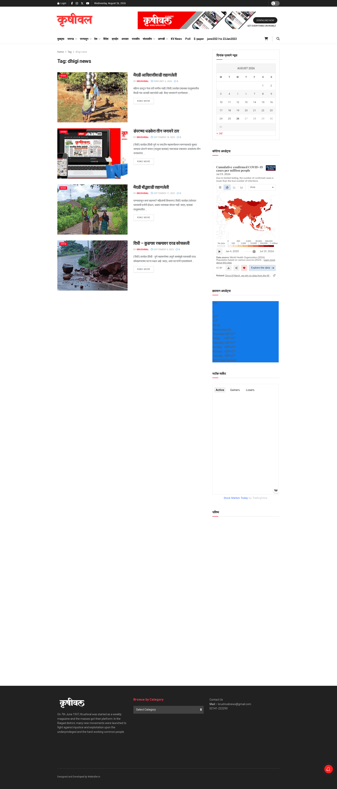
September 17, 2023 (164, 193)
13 (246, 102)
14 (254, 102)
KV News (176, 38)
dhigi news (81, 52)
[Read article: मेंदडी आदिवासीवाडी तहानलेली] (92, 97)
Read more (145, 101)
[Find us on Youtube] (87, 3)
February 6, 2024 (162, 81)
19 (237, 110)
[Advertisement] (246, 642)
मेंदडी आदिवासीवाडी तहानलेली (155, 75)
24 (221, 118)
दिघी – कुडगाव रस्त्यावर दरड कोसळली (161, 243)
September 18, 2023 (164, 137)
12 (237, 102)
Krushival (143, 81)
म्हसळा (63, 76)
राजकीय (136, 38)
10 (221, 102)
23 (271, 110)
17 (221, 110)
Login (63, 3)
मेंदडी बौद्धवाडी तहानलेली (151, 187)
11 (229, 102)
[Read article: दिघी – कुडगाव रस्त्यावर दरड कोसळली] (92, 265)
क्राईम (115, 38)
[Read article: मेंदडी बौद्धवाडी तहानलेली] (92, 209)
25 (229, 118)
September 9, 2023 (163, 249)
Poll (188, 38)
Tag (70, 52)
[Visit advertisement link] (209, 20)
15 (263, 102)
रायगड (70, 38)
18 (229, 110)
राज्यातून (84, 38)
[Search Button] (278, 39)
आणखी (161, 38)
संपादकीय (147, 38)
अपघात (125, 38)
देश (95, 38)
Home (60, 52)
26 (237, 118)
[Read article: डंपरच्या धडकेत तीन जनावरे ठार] (92, 153)
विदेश (105, 38)
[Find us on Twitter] (82, 3)
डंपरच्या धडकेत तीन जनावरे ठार (156, 131)
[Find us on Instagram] (77, 3)
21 (254, 110)
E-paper (199, 38)
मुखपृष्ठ (60, 38)
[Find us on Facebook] (72, 3)
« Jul (219, 133)
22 (263, 110)
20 (246, 110)
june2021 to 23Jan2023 (222, 38)
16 (271, 102)
